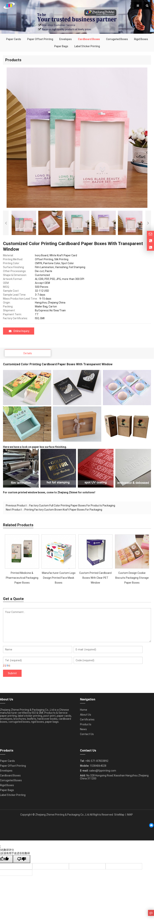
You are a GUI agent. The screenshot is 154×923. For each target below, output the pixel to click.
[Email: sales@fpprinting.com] (150, 234)
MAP (130, 814)
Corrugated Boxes (117, 39)
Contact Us (87, 734)
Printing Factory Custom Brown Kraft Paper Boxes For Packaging (63, 509)
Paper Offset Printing (40, 39)
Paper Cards (13, 39)
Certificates (87, 719)
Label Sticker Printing (87, 46)
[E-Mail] (151, 825)
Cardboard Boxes (10, 775)
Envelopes (65, 39)
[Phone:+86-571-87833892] (150, 241)
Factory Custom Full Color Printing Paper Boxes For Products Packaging (72, 505)
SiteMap (119, 814)
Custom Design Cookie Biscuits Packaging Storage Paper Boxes (132, 577)
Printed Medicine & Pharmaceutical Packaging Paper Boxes (22, 577)
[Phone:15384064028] (150, 247)
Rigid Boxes (141, 39)
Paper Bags (61, 46)
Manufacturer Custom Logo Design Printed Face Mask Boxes (58, 577)
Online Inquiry (21, 331)
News (83, 729)
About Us (85, 714)
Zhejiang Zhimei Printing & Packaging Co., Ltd (62, 814)
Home (83, 709)
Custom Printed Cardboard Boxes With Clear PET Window (95, 577)
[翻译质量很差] (21, 859)
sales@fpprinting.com (102, 770)
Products (85, 724)
